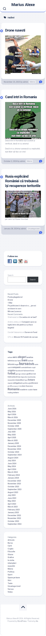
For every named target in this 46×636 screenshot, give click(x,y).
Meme (32, 82)
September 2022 (14, 524)
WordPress (22, 621)
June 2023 (12, 498)
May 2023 (12, 501)
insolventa (31, 377)
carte (36, 364)
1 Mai (10, 303)
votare (16, 392)
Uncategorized (33, 229)
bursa (24, 364)
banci (19, 361)
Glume (10, 554)
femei (32, 371)
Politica (11, 572)
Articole (11, 540)
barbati (30, 361)
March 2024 (13, 472)
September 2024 (14, 455)
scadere (23, 390)
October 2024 (13, 452)
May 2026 (12, 412)
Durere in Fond (31, 332)
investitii (11, 380)
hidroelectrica (14, 377)
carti (9, 367)
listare (31, 379)
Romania (14, 389)
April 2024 (12, 469)
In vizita (11, 560)
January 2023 (13, 512)
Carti (10, 546)
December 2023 (14, 481)
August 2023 (13, 492)
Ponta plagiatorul (15, 297)
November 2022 (14, 518)
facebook (19, 371)
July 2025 (12, 432)
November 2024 (14, 449)
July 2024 (12, 461)
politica (26, 383)
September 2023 (14, 489)
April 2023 (12, 504)
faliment (26, 371)
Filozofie (11, 552)
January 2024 (13, 478)
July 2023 (12, 495)
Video (10, 592)
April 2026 (12, 414)
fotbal (11, 373)
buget (17, 364)
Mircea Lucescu (14, 311)
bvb (31, 364)
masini (10, 383)
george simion (20, 374)
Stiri (9, 580)
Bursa (10, 543)
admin (25, 82)
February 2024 (14, 475)
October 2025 (13, 426)
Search (10, 275)
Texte (10, 583)
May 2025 (12, 435)
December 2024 (14, 446)
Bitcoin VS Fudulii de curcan (26, 337)
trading (10, 393)
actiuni (10, 357)
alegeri (22, 357)
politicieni (33, 383)
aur (16, 361)
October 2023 (13, 487)
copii (33, 367)
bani (24, 360)
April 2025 (12, 437)
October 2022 (13, 521)
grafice (29, 374)
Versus (11, 589)
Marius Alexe (23, 4)
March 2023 (13, 507)
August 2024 (13, 458)
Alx (37, 621)
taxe (35, 389)
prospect (15, 386)
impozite (24, 377)
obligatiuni (17, 383)
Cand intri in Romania (21, 97)
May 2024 (12, 466)
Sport (10, 575)
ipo (26, 380)
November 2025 (14, 423)
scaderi (30, 390)
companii (15, 367)
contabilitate (26, 367)
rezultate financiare (26, 386)
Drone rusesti (15, 30)
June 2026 (12, 409)
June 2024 (12, 463)
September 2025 (14, 429)
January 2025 (13, 443)
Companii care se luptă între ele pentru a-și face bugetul (22, 325)
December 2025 (14, 420)
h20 (34, 374)
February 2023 (14, 510)
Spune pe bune (14, 578)
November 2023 (14, 484)
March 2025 (13, 440)
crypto (11, 370)
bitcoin (11, 364)
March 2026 (13, 417)
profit (10, 386)
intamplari (12, 563)
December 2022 (14, 515)
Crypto (10, 549)
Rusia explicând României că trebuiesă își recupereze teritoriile (22, 181)
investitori (20, 380)
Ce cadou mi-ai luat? (28, 317)
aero (15, 357)
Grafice (11, 557)
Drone (10, 300)
